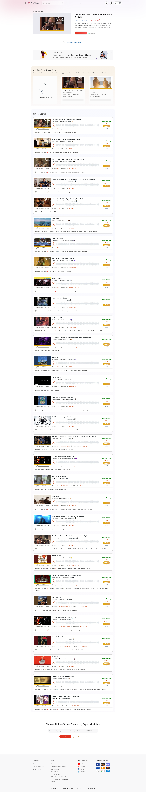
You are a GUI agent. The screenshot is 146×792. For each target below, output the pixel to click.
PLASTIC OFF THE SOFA (59, 377)
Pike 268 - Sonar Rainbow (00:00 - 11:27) (64, 617)
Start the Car (56, 496)
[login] (120, 3)
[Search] (62, 3)
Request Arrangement (38, 764)
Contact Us (54, 764)
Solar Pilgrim (55, 219)
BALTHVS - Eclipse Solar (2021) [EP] (63, 397)
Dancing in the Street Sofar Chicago (63, 258)
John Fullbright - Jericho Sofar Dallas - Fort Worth (67, 139)
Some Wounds (56, 597)
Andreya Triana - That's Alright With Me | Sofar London (68, 159)
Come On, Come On (58, 637)
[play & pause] (53, 125)
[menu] (25, 3)
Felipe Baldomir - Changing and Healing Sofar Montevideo (69, 199)
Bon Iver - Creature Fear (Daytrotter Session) (66, 696)
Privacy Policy (54, 771)
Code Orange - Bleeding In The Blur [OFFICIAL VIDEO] (68, 516)
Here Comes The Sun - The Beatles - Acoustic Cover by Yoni (70, 536)
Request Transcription (38, 766)
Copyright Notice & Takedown (58, 766)
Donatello (55, 357)
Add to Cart (106, 126)
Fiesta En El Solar (57, 278)
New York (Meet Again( (59, 476)
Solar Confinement (57, 238)
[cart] (111, 3)
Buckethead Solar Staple (59, 298)
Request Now (81, 33)
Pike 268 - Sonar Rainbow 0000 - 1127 (63, 456)
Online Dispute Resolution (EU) (59, 777)
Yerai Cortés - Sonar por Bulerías (62, 417)
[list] (115, 3)
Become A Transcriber (39, 769)
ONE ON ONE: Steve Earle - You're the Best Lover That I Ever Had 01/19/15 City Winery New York (74, 437)
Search (65, 736)
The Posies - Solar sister (59, 318)
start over (55, 657)
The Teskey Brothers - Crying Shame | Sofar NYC (67, 119)
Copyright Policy (55, 769)
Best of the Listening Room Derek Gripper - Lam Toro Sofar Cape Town (73, 179)
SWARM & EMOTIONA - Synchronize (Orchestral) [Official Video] (71, 338)
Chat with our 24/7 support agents (73, 42)
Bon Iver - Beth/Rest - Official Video (63, 676)
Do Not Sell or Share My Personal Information (59, 780)
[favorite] (106, 3)
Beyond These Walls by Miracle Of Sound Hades (66, 575)
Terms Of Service (55, 774)
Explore (79, 736)
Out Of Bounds (56, 556)
